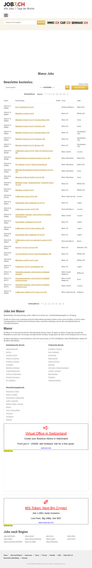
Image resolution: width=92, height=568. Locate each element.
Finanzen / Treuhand (12, 362)
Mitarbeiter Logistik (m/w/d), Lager (26, 260)
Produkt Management (13, 371)
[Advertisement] (46, 50)
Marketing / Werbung (13, 368)
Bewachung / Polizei (12, 391)
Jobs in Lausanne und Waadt (13, 542)
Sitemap (24, 558)
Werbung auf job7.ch (59, 564)
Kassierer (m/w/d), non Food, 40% (26, 247)
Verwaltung (9, 417)
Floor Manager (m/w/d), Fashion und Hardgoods (31, 165)
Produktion (51, 377)
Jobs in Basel (8, 539)
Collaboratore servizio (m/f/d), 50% (27, 209)
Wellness (9, 420)
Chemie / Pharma (53, 362)
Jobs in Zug (49, 536)
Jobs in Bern (71, 536)
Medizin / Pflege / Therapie (14, 404)
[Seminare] (80, 22)
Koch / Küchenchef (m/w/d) (24, 107)
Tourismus (9, 413)
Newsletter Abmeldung (11, 558)
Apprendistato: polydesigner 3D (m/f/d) (28, 222)
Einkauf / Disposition (12, 358)
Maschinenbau (53, 374)
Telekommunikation (54, 380)
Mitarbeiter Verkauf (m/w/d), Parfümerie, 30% (30, 139)
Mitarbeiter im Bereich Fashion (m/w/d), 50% (29, 177)
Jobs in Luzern (50, 539)
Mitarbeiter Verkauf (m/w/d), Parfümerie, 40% (30, 126)
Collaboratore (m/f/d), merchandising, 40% (29, 267)
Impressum (28, 555)
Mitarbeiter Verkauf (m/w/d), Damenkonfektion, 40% (32, 133)
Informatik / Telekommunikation (58, 368)
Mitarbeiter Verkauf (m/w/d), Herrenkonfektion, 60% (32, 120)
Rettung (8, 407)
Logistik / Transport (54, 371)
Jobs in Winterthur (52, 542)
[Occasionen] (65, 22)
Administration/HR (12, 349)
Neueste (40, 94)
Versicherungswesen (13, 377)
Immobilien (9, 365)
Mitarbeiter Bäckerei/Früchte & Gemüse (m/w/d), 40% (32, 158)
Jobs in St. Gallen (30, 542)
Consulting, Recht (11, 355)
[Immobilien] (53, 22)
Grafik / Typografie (12, 401)
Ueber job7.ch (68, 555)
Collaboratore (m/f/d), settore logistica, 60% (29, 228)
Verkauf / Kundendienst (13, 374)
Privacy (44, 555)
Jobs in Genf (71, 539)
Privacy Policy (83, 84)
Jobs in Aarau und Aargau (33, 539)
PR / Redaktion (10, 380)
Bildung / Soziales (11, 395)
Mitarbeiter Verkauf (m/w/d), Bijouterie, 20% (29, 145)
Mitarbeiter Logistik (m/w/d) (24, 114)
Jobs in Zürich (29, 536)
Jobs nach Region (9, 536)
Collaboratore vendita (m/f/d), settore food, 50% (31, 292)
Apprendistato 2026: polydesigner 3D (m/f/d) (30, 203)
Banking (8, 352)
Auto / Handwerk (53, 352)
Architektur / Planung (55, 349)
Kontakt (52, 555)
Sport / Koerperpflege (13, 410)
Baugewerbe (52, 355)
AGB (59, 555)
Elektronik (51, 365)
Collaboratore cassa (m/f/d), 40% (26, 196)
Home (6, 555)
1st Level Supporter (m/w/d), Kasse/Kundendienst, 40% (33, 254)
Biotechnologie (53, 358)
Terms (37, 555)
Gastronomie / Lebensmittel (15, 398)
